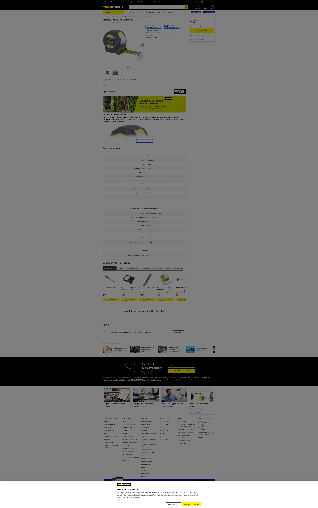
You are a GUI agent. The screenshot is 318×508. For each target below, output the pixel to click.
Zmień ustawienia (173, 504)
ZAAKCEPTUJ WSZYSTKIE (191, 504)
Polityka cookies (120, 500)
